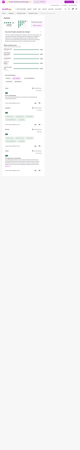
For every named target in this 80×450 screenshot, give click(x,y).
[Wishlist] (69, 9)
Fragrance (11, 13)
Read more (7, 166)
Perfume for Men (21, 13)
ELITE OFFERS (58, 9)
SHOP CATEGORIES (21, 9)
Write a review (37, 25)
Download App (69, 2)
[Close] (77, 2)
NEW (39, 9)
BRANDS (29, 9)
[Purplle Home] (5, 9)
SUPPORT (65, 5)
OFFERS (35, 9)
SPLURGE (44, 9)
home (3, 13)
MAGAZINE (50, 9)
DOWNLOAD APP (55, 5)
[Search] (65, 9)
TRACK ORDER (74, 5)
